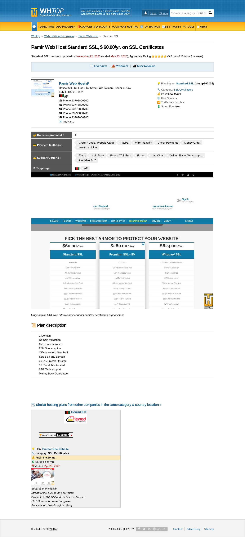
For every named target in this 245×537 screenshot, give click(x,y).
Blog (149, 528)
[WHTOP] (34, 26)
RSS (164, 528)
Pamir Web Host (88, 36)
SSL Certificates (183, 89)
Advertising (193, 528)
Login (153, 13)
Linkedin (159, 528)
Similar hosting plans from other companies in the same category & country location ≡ (98, 405)
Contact (178, 528)
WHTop (35, 36)
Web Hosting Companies (59, 36)
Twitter (144, 528)
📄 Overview (98, 66)
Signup (163, 13)
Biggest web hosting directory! (55, 15)
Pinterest (154, 528)
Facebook (139, 528)
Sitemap (209, 528)
